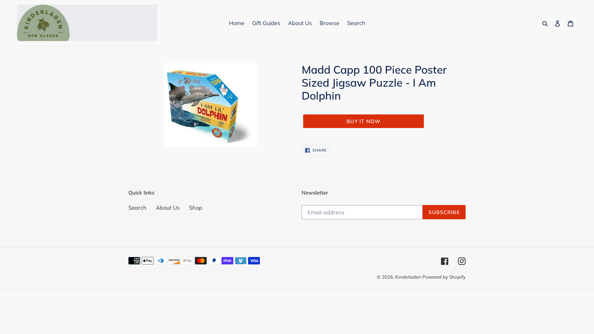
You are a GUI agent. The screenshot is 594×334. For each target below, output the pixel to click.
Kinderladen (408, 277)
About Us (168, 207)
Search (137, 207)
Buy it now (363, 121)
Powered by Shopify (444, 277)
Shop (195, 207)
